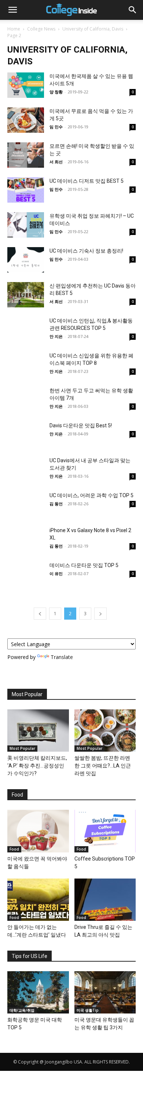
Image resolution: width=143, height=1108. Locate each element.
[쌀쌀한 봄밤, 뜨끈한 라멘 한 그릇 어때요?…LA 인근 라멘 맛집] (105, 730)
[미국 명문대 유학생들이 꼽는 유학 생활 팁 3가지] (105, 992)
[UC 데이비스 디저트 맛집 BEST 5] (25, 190)
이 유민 (56, 573)
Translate (62, 656)
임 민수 (56, 126)
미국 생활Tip (88, 1010)
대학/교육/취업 (22, 1010)
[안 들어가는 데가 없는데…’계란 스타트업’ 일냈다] (38, 900)
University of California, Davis (92, 29)
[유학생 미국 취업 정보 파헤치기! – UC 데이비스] (25, 225)
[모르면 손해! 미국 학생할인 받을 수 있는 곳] (25, 155)
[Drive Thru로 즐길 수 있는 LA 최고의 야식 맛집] (105, 900)
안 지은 (56, 336)
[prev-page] (40, 614)
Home (13, 29)
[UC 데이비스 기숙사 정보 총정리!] (25, 259)
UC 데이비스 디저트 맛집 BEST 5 (87, 181)
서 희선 (56, 161)
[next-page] (100, 614)
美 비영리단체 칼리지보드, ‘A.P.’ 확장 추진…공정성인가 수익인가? (37, 765)
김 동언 (56, 503)
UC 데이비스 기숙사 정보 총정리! (86, 251)
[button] (12, 10)
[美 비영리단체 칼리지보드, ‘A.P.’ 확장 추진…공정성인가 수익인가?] (38, 730)
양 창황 (56, 92)
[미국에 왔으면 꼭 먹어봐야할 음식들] (38, 831)
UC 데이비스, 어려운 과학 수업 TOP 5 (91, 495)
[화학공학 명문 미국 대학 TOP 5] (38, 992)
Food (14, 849)
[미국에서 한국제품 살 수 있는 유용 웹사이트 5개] (25, 85)
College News (41, 29)
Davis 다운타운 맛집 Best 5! (81, 425)
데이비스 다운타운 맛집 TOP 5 (84, 565)
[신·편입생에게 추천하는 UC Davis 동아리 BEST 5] (25, 294)
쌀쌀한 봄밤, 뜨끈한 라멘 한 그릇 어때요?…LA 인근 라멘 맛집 (102, 765)
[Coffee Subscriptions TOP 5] (105, 831)
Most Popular (22, 748)
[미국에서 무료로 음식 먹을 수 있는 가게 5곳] (25, 120)
